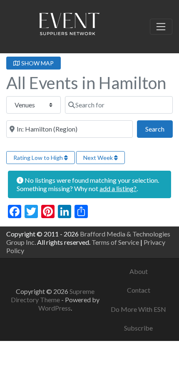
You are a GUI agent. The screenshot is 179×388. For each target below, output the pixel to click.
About (138, 271)
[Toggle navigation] (161, 27)
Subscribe (138, 328)
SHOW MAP (37, 63)
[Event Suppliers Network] (69, 25)
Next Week (98, 157)
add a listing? (118, 188)
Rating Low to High (38, 157)
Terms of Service (115, 242)
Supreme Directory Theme (52, 295)
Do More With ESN (138, 309)
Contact (138, 290)
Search (159, 128)
